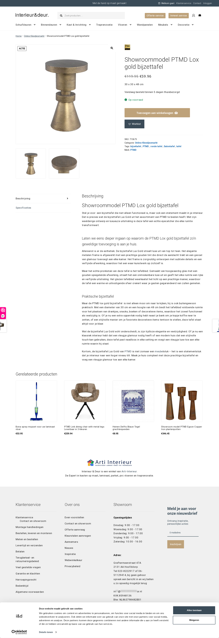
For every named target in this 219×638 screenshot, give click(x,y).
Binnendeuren (49, 24)
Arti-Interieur (129, 471)
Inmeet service (178, 15)
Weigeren (194, 620)
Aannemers (71, 541)
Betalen (20, 551)
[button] (112, 48)
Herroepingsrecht (26, 579)
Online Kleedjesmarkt (34, 36)
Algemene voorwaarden (30, 591)
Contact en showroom (33, 520)
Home (19, 36)
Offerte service (155, 15)
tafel (178, 146)
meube (159, 351)
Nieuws (69, 547)
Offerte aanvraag (75, 529)
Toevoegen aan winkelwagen (154, 113)
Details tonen (46, 632)
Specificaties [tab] (23, 207)
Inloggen (207, 3)
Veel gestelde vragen (28, 567)
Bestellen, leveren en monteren (34, 533)
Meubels (163, 24)
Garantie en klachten (28, 573)
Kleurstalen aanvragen (78, 535)
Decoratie (184, 24)
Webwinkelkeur (73, 560)
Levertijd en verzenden (29, 545)
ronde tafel (156, 146)
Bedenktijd (22, 585)
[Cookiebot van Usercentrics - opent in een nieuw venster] (19, 632)
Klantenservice (183, 3)
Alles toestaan (194, 610)
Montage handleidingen (30, 527)
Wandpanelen (145, 24)
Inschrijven (175, 544)
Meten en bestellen (27, 539)
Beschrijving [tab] (23, 198)
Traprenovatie (104, 24)
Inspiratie (70, 554)
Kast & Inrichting (77, 24)
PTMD (146, 146)
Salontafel (169, 146)
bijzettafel (135, 146)
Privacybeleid (72, 566)
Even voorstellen (74, 517)
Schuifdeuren (23, 24)
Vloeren (122, 24)
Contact (197, 3)
